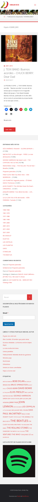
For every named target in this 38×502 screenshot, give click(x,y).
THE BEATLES (7, 255)
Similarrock (6, 268)
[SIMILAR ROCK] (4, 5)
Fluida (19, 496)
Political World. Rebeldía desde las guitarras (17, 355)
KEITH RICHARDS (17, 407)
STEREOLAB (7, 252)
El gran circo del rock (9, 336)
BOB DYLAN (18, 381)
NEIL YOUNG (24, 410)
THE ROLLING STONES (18, 427)
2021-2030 (6, 232)
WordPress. (25, 496)
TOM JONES (24, 434)
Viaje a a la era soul (9, 371)
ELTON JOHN (6, 392)
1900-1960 (6, 210)
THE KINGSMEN (25, 424)
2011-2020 (6, 229)
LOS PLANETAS (8, 245)
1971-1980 (6, 216)
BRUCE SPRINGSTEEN (19, 385)
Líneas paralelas (8, 351)
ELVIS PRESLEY (17, 392)
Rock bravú (6, 361)
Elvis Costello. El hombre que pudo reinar (16, 339)
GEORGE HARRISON (22, 395)
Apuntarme (8, 324)
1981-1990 (6, 219)
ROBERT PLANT (8, 417)
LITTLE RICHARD (7, 410)
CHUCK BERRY (12, 388)
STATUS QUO (17, 417)
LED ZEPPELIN (7, 242)
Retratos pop (7, 358)
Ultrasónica (6, 364)
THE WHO (16, 434)
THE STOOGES (21, 431)
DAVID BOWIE (25, 388)
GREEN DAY (6, 398)
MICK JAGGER (15, 410)
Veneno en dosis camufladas (12, 367)
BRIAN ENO (7, 385)
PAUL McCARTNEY (12, 413)
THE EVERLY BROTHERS (14, 424)
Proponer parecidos (14, 265)
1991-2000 (6, 223)
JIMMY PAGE (13, 402)
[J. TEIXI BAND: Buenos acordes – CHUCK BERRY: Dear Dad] (19, 48)
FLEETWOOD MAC (8, 396)
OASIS (5, 248)
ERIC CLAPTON (29, 392)
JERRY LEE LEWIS (24, 398)
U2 (30, 434)
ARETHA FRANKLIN (7, 381)
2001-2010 (9, 66)
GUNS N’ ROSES (15, 398)
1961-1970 (6, 213)
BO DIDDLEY (7, 236)
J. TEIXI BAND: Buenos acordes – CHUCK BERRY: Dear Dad (19, 73)
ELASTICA (6, 239)
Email (5, 313)
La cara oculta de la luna (10, 348)
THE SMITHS (13, 431)
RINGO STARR (26, 414)
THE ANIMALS (26, 417)
